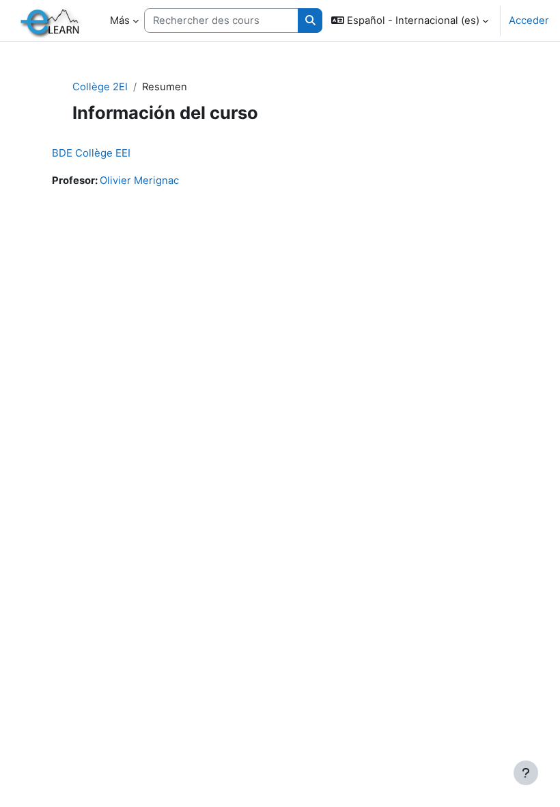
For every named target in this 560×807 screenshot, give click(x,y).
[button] (409, 20)
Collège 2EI (100, 87)
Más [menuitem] (120, 20)
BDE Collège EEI (91, 152)
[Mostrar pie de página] (526, 772)
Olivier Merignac (139, 180)
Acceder (529, 20)
